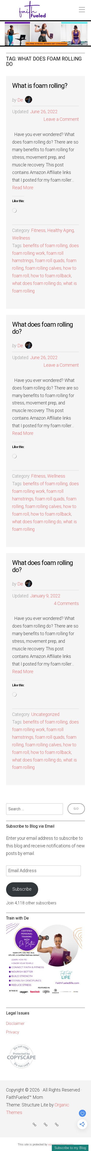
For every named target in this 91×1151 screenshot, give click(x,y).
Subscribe (22, 889)
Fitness (38, 230)
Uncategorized (45, 714)
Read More (22, 187)
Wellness (21, 238)
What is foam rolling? (39, 85)
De (20, 100)
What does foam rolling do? (42, 328)
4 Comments (66, 603)
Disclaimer (15, 1023)
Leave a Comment (61, 119)
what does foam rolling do (36, 283)
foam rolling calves (43, 268)
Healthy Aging (60, 230)
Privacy (12, 1032)
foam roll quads (49, 260)
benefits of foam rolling (45, 245)
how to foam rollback (51, 275)
